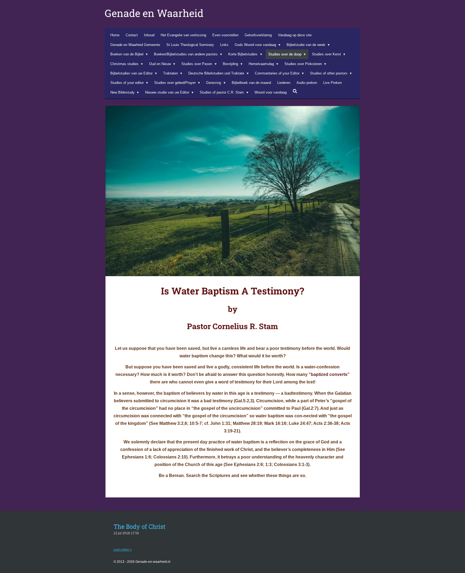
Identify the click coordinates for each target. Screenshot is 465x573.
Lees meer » (123, 549)
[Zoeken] (295, 91)
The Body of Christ (139, 526)
